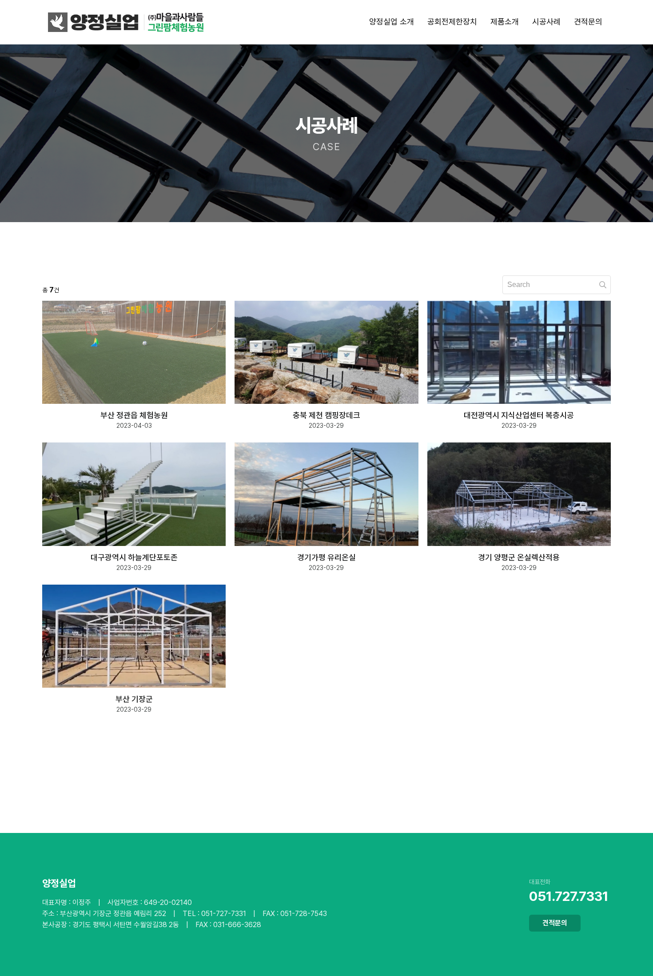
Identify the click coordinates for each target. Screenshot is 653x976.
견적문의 (554, 923)
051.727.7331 (569, 896)
